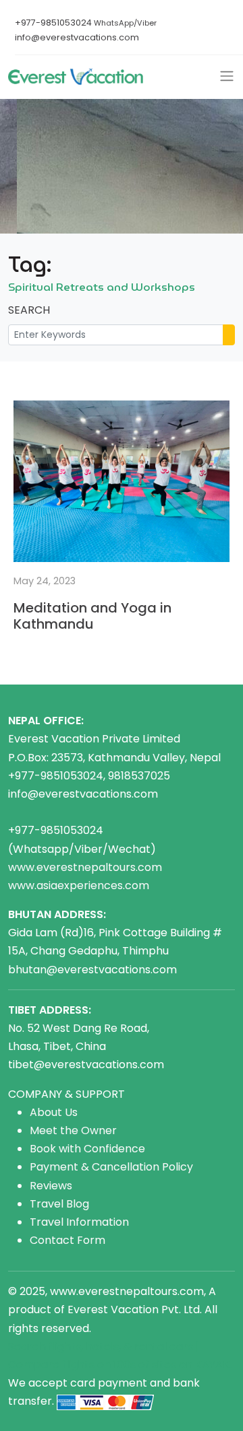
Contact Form (67, 1240)
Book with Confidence (87, 1148)
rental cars (163, 1346)
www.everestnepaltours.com (85, 867)
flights (78, 1364)
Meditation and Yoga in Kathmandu (92, 615)
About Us (54, 1112)
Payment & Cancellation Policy (111, 1167)
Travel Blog (59, 1204)
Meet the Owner (73, 1130)
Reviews (51, 1185)
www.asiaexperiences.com (78, 885)
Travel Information (79, 1222)
